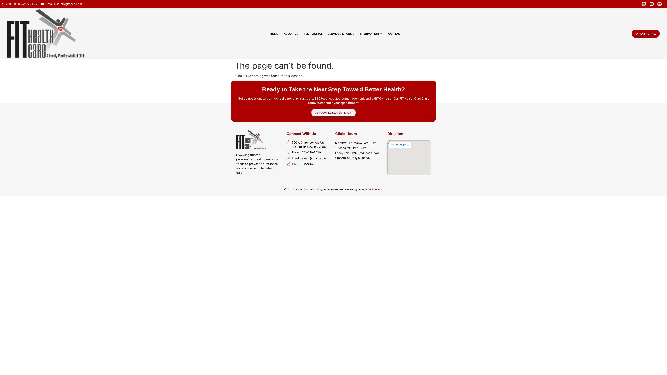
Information (369, 33)
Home (274, 33)
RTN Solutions (374, 189)
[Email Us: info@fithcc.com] (42, 4)
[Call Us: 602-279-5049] (3, 4)
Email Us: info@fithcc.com (64, 4)
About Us (291, 33)
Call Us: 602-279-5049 (22, 4)
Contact (395, 33)
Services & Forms (341, 33)
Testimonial (313, 33)
